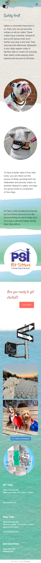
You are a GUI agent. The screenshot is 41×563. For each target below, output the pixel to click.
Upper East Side (9, 549)
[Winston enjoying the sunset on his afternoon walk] (20, 381)
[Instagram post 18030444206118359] (20, 417)
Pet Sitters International (19, 214)
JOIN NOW (26, 305)
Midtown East (8, 551)
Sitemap (27, 561)
